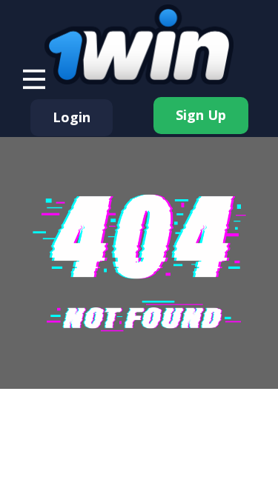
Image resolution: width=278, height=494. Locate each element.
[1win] (139, 44)
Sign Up (201, 115)
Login (71, 117)
